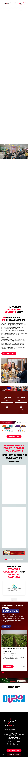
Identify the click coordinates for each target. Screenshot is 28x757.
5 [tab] (17, 559)
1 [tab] (6, 559)
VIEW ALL (6, 626)
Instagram (10, 744)
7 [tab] (22, 559)
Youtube (17, 744)
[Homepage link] (10, 3)
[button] (3, 672)
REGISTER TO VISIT (14, 754)
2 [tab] (8, 559)
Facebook (7, 744)
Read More (8, 666)
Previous (12, 599)
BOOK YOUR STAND (8, 353)
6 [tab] (19, 559)
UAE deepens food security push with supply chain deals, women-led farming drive (13, 650)
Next (15, 599)
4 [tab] (14, 559)
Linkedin (14, 744)
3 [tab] (11, 559)
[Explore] (24, 3)
